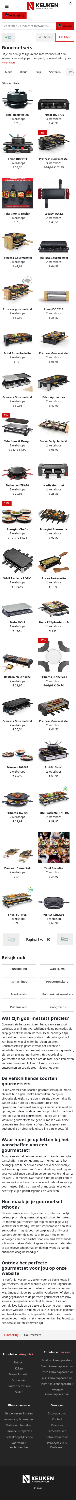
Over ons (57, 1425)
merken (64, 1352)
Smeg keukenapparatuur (57, 1366)
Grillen (19, 1392)
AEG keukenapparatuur (57, 1378)
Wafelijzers (57, 969)
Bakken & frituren (19, 1386)
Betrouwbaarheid (57, 1437)
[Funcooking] (8, 37)
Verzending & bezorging (19, 1419)
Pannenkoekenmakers (57, 994)
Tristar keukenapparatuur (57, 1384)
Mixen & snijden (19, 1374)
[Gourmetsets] (65, 939)
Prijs (38, 72)
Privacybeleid (55, 1443)
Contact (57, 1419)
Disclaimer (57, 1447)
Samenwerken (57, 1431)
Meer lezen (8, 62)
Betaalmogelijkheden (19, 1437)
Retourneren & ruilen (19, 1413)
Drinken (19, 1362)
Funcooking (19, 969)
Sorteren (55, 72)
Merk (8, 72)
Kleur (23, 72)
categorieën (26, 1354)
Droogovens (57, 1007)
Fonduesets (19, 994)
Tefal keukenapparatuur (57, 1360)
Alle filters (65, 37)
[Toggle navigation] (6, 6)
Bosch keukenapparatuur (57, 1372)
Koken (19, 1368)
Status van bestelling (19, 1425)
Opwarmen (19, 1380)
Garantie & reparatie (19, 1431)
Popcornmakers (57, 981)
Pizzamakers (18, 1007)
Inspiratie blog (57, 1413)
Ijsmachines (19, 981)
